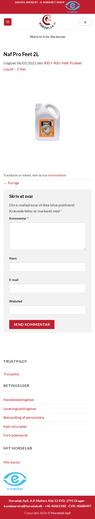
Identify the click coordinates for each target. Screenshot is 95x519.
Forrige (11, 183)
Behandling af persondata (23, 417)
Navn (13, 258)
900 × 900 (51, 63)
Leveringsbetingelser (19, 408)
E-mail (13, 280)
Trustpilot (11, 374)
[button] (8, 22)
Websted (15, 301)
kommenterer (57, 175)
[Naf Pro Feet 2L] (47, 121)
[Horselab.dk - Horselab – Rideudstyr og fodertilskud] (47, 22)
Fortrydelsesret (15, 435)
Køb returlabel (15, 426)
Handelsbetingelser (18, 399)
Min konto (11, 462)
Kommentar (19, 218)
